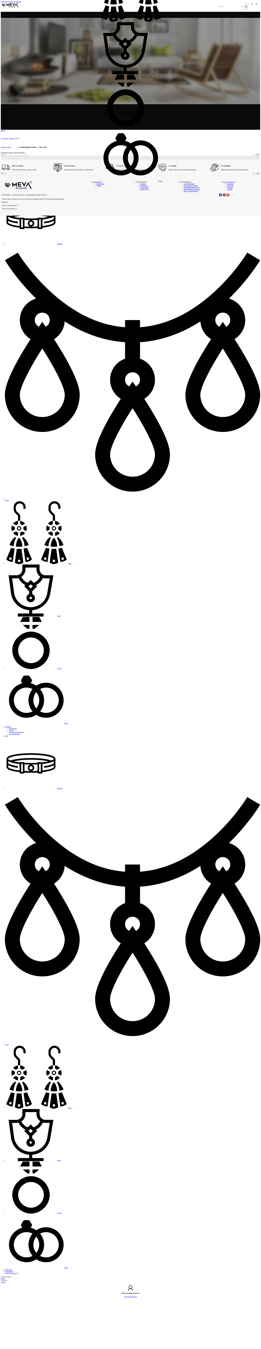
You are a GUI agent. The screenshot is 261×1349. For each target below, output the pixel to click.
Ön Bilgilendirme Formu (192, 187)
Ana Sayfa (4, 138)
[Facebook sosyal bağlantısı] (220, 194)
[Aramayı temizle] (242, 6)
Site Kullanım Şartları (191, 186)
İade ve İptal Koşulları (191, 191)
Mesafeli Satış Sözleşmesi (192, 189)
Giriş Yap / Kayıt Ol (11, 1273)
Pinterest (230, 187)
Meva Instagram (14, 734)
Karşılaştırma (144, 187)
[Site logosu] (10, 9)
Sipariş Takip (144, 189)
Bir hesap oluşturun (130, 1297)
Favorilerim (144, 186)
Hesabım (143, 184)
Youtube (230, 189)
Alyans (160, 181)
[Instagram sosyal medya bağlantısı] (224, 194)
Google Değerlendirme (16, 732)
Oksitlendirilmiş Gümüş (28, 147)
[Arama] (246, 6)
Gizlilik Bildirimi (189, 184)
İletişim (99, 186)
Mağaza (11, 138)
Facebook (230, 186)
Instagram (230, 184)
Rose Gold (43, 147)
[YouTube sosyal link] (227, 194)
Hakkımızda (101, 184)
